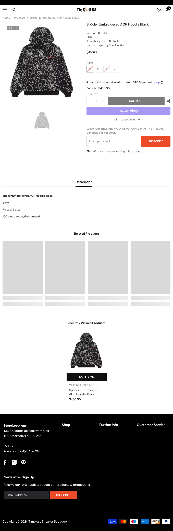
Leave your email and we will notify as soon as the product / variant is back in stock (125, 130)
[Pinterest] (23, 462)
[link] (23, 298)
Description (84, 182)
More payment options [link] (128, 119)
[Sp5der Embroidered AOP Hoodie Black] (87, 350)
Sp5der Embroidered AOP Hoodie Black (83, 392)
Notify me (86, 376)
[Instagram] (14, 462)
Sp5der (102, 33)
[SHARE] (167, 101)
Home (6, 17)
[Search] (14, 10)
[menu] (5, 10)
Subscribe (155, 141)
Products (20, 17)
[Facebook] (5, 462)
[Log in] (159, 9)
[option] (42, 62)
